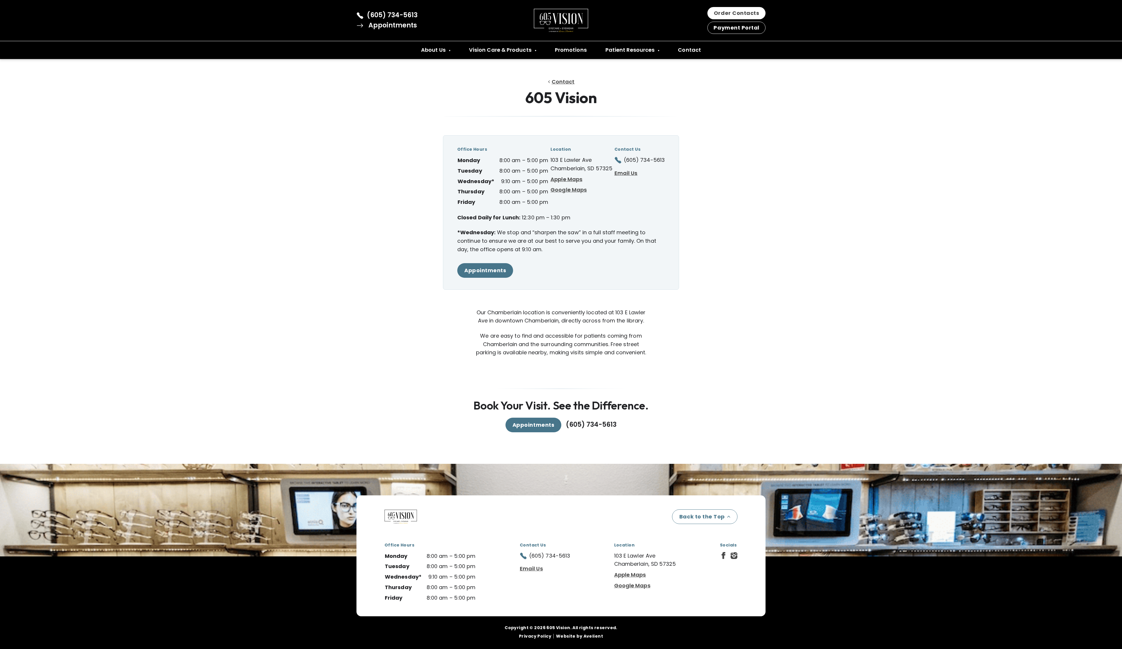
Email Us (626, 173)
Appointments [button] (485, 270)
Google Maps (568, 189)
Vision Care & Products (501, 49)
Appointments (392, 25)
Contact (689, 49)
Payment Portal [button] (736, 27)
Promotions (571, 49)
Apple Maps (566, 179)
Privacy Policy (535, 636)
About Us (434, 49)
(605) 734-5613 (392, 15)
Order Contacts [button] (736, 13)
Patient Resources (630, 49)
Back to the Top (702, 516)
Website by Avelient (579, 636)
